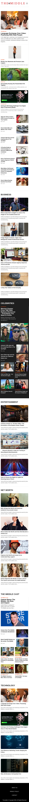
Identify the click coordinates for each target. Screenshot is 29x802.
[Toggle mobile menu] (27, 3)
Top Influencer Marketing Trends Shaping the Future (14, 751)
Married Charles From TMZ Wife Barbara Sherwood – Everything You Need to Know (8, 312)
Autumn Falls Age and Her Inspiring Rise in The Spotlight (7, 139)
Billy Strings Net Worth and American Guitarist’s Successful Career (11, 509)
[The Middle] (13, 3)
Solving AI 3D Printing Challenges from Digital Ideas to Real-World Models (14, 727)
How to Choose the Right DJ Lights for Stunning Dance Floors (12, 478)
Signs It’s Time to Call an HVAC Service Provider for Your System (7, 118)
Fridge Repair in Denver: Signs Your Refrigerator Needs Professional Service (12, 238)
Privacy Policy (14, 791)
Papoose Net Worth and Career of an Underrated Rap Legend (11, 556)
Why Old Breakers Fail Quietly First (11, 774)
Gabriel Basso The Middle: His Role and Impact (8, 601)
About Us (14, 787)
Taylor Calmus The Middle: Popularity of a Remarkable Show (7, 660)
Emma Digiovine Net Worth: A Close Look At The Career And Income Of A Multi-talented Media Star (13, 579)
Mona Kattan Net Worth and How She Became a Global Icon (14, 532)
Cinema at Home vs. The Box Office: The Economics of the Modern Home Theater (12, 424)
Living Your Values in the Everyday (11, 287)
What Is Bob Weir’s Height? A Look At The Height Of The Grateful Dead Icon (13, 213)
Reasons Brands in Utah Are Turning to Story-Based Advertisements (13, 451)
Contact (14, 795)
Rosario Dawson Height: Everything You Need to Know (21, 376)
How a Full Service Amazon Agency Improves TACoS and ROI (8, 160)
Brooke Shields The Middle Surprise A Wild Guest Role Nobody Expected (21, 660)
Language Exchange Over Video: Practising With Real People (13, 34)
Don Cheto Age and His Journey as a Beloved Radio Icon (7, 356)
